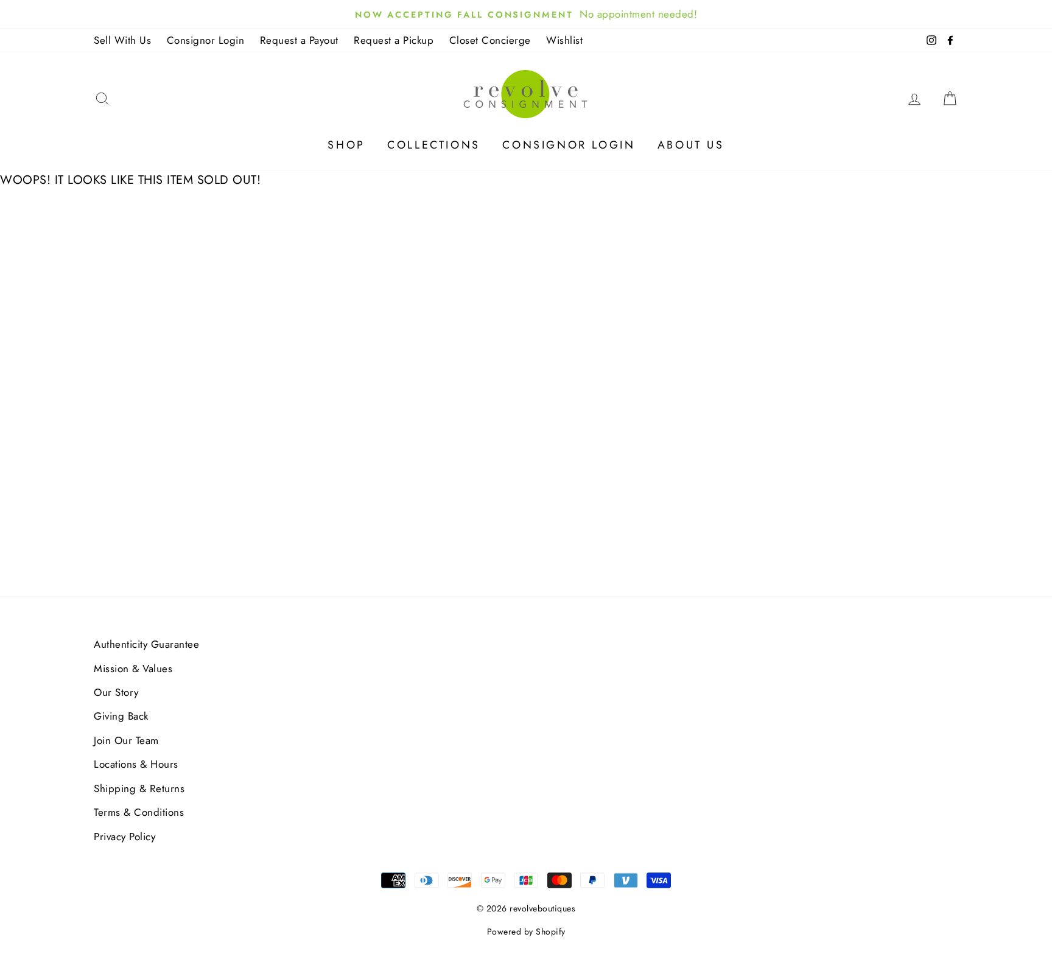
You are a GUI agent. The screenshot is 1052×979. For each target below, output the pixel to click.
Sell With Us (122, 40)
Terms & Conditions (139, 812)
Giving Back (121, 716)
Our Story (116, 692)
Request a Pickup (393, 40)
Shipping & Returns (139, 788)
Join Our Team (126, 740)
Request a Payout (299, 40)
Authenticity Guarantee (146, 644)
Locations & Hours (136, 764)
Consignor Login (206, 40)
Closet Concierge (490, 40)
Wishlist (564, 40)
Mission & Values (133, 668)
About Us (691, 145)
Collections (433, 145)
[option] (526, 14)
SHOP (346, 145)
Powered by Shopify (526, 931)
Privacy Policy (124, 836)
